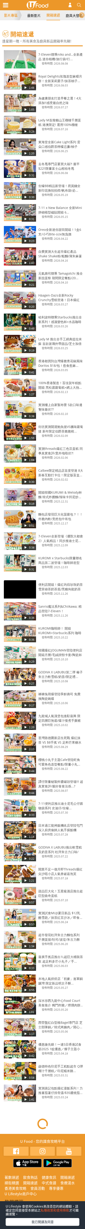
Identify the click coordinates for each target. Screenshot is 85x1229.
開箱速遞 (53, 15)
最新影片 (34, 15)
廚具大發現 (74, 15)
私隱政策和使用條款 (55, 1210)
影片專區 (11, 15)
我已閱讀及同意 (43, 1221)
